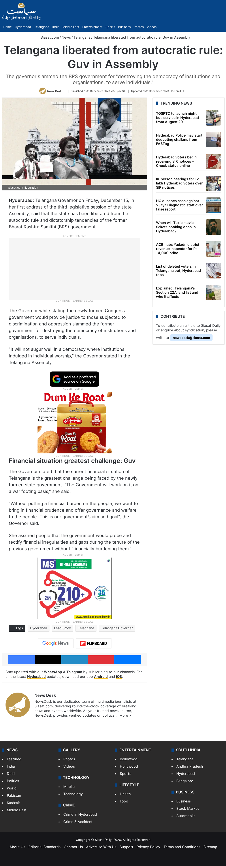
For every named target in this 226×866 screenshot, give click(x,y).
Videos (151, 27)
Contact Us (73, 847)
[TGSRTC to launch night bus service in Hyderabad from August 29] (213, 118)
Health (125, 794)
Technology (73, 794)
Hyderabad (23, 27)
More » (125, 715)
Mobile (69, 786)
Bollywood (128, 759)
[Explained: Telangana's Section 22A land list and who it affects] (213, 292)
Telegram (74, 672)
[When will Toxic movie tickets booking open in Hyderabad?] (213, 227)
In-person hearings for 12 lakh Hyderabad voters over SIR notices (179, 183)
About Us (17, 847)
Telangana (41, 27)
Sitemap (210, 847)
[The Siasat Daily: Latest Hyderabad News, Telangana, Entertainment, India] (21, 11)
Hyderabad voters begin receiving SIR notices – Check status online (176, 161)
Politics (13, 781)
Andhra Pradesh (189, 766)
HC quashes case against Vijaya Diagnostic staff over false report (179, 205)
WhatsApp (53, 672)
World (12, 788)
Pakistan (14, 795)
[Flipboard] (93, 643)
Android (101, 676)
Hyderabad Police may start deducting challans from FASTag (179, 139)
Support (126, 847)
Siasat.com (49, 37)
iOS (119, 676)
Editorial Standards (44, 847)
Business (124, 27)
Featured (14, 759)
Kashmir (13, 802)
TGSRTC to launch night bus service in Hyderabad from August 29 (177, 117)
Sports (110, 27)
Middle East (70, 27)
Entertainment (92, 27)
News (66, 37)
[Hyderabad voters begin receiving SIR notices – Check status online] (213, 161)
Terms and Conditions (182, 847)
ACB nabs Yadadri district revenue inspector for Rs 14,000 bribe (177, 248)
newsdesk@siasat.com (191, 338)
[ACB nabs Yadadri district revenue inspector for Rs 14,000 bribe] (213, 249)
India (55, 27)
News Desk (54, 91)
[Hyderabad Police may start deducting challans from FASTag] (213, 139)
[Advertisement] (75, 268)
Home (7, 27)
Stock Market (187, 808)
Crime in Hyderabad (80, 814)
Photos (139, 27)
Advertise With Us (101, 847)
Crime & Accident (77, 821)
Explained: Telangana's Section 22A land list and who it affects (177, 292)
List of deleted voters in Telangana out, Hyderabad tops (178, 270)
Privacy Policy (148, 847)
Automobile (186, 815)
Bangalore (184, 781)
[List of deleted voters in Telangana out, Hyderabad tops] (213, 270)
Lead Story (62, 628)
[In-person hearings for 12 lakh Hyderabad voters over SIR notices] (213, 183)
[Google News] (55, 643)
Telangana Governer (117, 628)
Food (124, 801)
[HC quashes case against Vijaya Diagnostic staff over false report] (213, 205)
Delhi (11, 773)
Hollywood (129, 766)
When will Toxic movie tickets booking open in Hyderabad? (176, 226)
